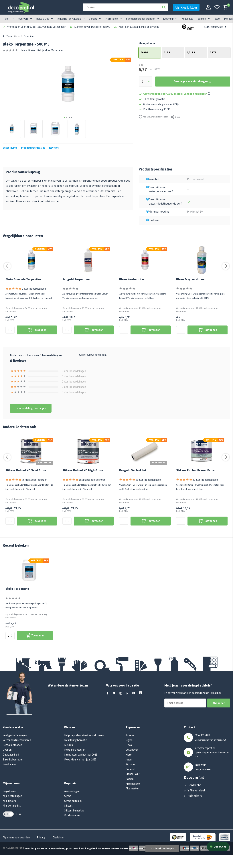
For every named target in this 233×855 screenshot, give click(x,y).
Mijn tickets (9, 800)
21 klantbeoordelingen (148, 479)
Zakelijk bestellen (13, 759)
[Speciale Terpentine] (31, 260)
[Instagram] (120, 693)
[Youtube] (133, 693)
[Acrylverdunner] (202, 260)
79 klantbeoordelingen (34, 479)
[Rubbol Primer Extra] (202, 451)
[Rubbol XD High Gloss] (88, 451)
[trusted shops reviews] (188, 26)
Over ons (8, 749)
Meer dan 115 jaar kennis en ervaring (139, 26)
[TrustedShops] (178, 837)
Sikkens (68, 805)
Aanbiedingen (72, 791)
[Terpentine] (88, 260)
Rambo (130, 778)
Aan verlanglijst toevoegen (155, 116)
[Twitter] (114, 693)
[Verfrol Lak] (145, 451)
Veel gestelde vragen (15, 735)
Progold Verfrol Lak (132, 470)
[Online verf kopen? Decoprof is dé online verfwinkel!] (21, 7)
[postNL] (203, 837)
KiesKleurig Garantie (75, 740)
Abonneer (219, 703)
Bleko (31, 50)
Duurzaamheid (11, 754)
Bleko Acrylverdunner (191, 279)
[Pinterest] (127, 693)
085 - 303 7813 (202, 735)
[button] (64, 117)
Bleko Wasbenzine (131, 279)
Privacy (41, 837)
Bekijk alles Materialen (50, 50)
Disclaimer (58, 837)
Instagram (200, 764)
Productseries (72, 815)
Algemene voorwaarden (16, 837)
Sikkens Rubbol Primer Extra (195, 470)
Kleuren (68, 745)
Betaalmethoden (12, 745)
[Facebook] (107, 693)
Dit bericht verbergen (162, 848)
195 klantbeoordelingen (92, 479)
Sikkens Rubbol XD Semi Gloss (25, 470)
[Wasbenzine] (145, 260)
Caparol (130, 769)
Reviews (54, 147)
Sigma (67, 796)
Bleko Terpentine (17, 588)
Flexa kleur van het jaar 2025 (80, 759)
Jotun (129, 759)
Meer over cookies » (194, 848)
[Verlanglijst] (217, 7)
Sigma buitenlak (73, 800)
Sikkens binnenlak (74, 810)
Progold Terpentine (76, 279)
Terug (9, 36)
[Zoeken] (163, 7)
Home (17, 36)
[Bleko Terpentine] (29, 570)
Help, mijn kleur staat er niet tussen (84, 735)
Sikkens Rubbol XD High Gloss (82, 470)
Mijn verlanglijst (12, 805)
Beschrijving (10, 147)
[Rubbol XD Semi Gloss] (31, 451)
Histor (129, 754)
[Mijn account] (208, 7)
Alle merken (132, 788)
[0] (224, 7)
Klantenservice (213, 26)
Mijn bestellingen (12, 796)
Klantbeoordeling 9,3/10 (156, 109)
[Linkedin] (140, 693)
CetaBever (132, 749)
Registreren (9, 791)
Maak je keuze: (147, 43)
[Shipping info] (209, 94)
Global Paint (133, 773)
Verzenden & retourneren (17, 740)
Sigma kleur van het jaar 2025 (80, 754)
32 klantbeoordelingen (205, 479)
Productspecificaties (33, 147)
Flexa (129, 745)
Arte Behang (133, 783)
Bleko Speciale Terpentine (23, 279)
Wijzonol (130, 764)
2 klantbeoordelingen (34, 288)
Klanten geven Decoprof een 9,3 (92, 26)
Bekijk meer (9, 764)
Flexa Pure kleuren (74, 749)
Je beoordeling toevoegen (30, 408)
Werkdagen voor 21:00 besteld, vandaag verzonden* (36, 26)
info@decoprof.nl (205, 748)
